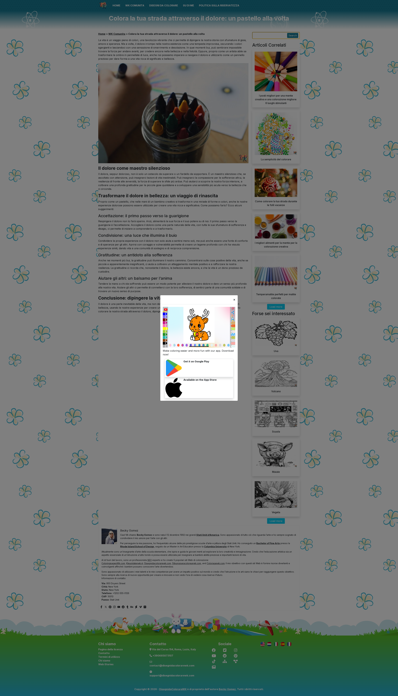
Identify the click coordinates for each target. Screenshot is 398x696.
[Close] (234, 300)
